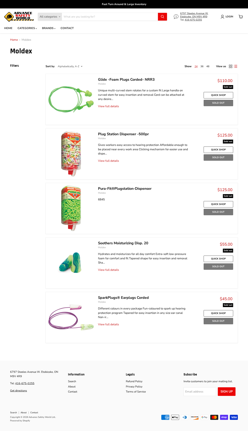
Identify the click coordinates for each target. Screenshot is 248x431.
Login (229, 16)
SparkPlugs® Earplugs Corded (123, 297)
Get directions (18, 391)
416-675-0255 (193, 19)
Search (72, 381)
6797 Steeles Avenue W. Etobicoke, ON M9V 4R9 (194, 15)
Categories (27, 28)
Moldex (102, 83)
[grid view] (230, 66)
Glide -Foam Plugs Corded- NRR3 (126, 79)
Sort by (50, 66)
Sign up (227, 391)
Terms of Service (136, 392)
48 (207, 66)
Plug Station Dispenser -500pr (123, 134)
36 (201, 66)
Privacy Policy (134, 386)
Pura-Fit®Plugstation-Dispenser (124, 188)
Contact (67, 28)
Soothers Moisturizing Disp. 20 (123, 243)
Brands (48, 28)
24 (196, 66)
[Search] (162, 17)
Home (8, 28)
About (72, 386)
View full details (108, 106)
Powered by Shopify (20, 420)
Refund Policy (134, 381)
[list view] (235, 66)
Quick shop (218, 95)
